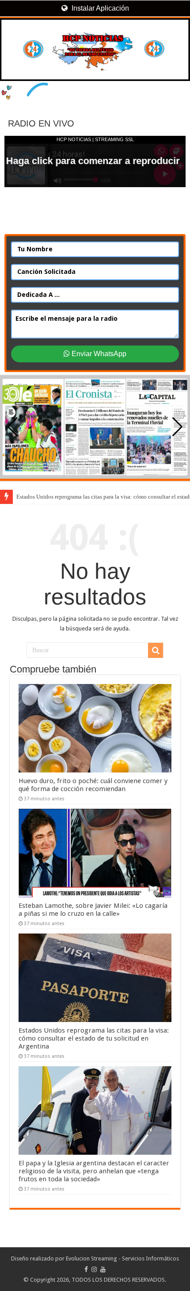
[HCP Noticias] (95, 49)
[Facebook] (86, 1269)
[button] (177, 427)
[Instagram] (94, 1269)
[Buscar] (155, 650)
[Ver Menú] (11, 40)
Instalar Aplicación (99, 8)
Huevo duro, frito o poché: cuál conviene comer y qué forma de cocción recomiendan (93, 785)
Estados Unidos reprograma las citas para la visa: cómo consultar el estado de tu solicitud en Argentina (94, 1038)
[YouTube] (102, 1269)
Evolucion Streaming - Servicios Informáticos (122, 1258)
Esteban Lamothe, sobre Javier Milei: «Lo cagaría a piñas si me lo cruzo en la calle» (93, 910)
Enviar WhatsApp (98, 353)
